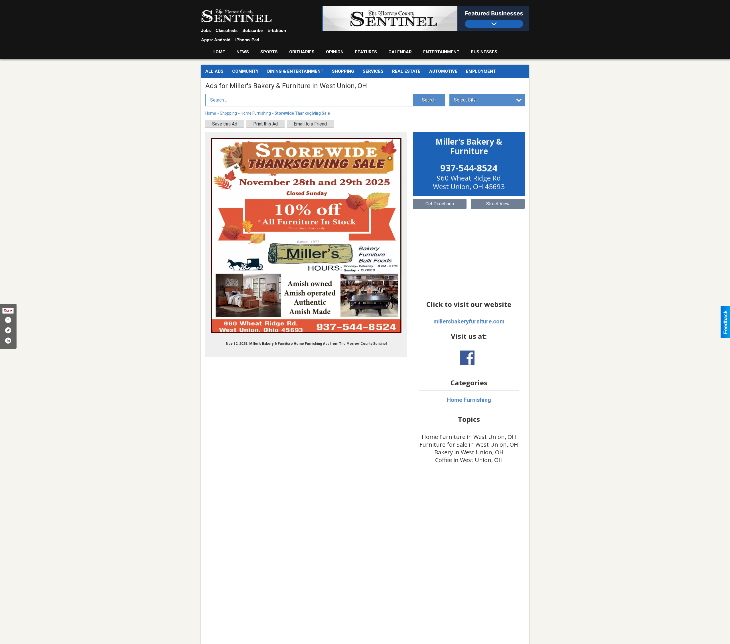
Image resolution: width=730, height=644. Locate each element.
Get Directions (439, 203)
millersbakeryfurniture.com (468, 321)
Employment (481, 71)
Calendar (400, 51)
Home (218, 51)
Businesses (484, 51)
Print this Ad (265, 124)
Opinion (335, 51)
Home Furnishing (256, 113)
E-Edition (276, 30)
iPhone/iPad (247, 39)
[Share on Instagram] (8, 341)
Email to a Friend (310, 124)
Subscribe (252, 30)
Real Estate (406, 71)
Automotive (443, 71)
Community (245, 71)
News (242, 51)
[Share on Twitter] (8, 330)
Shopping (343, 71)
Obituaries (302, 51)
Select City (465, 100)
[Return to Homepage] (236, 16)
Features (366, 51)
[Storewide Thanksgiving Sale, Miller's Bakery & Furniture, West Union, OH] (306, 235)
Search (429, 100)
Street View (498, 203)
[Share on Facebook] (8, 320)
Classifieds (227, 30)
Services (373, 71)
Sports (269, 51)
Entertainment (441, 51)
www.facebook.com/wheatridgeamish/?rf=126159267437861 (467, 358)
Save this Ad (224, 124)
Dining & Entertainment (295, 71)
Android (222, 39)
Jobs (206, 30)
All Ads (214, 71)
